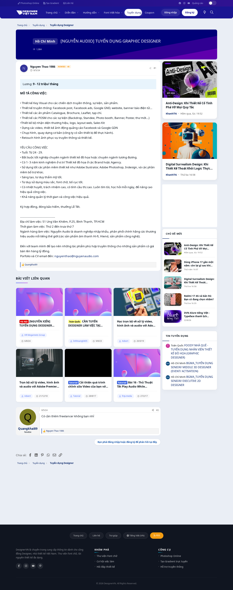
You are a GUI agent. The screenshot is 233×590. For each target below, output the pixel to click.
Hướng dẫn (90, 12)
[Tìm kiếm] (211, 12)
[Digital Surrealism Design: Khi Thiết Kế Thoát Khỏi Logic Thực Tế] (189, 141)
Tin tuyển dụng (177, 335)
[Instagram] (26, 566)
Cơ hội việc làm (105, 561)
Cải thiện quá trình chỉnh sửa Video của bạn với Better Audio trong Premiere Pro (87, 385)
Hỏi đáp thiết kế (106, 566)
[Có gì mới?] (204, 12)
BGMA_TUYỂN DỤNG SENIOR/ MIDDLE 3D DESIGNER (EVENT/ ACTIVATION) (192, 367)
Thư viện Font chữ (107, 556)
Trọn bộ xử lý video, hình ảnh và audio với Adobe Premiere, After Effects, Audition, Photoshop (39, 385)
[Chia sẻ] (150, 68)
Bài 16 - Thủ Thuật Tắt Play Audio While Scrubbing (135, 385)
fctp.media (127, 396)
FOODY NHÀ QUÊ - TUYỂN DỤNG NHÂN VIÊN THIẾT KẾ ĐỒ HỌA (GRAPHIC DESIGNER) (191, 351)
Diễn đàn (70, 12)
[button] (60, 12)
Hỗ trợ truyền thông (172, 566)
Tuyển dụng (134, 12)
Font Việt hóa (112, 12)
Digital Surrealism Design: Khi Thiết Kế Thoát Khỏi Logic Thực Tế (188, 166)
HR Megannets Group (34, 335)
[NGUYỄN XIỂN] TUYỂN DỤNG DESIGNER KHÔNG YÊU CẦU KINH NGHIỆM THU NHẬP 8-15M (36, 324)
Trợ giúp (113, 535)
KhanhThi (171, 113)
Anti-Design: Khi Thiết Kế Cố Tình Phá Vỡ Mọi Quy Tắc (189, 105)
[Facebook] (19, 566)
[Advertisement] (189, 205)
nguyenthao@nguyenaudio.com (76, 256)
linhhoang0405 (80, 341)
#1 (155, 68)
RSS (158, 535)
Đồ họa (171, 93)
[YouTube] (33, 566)
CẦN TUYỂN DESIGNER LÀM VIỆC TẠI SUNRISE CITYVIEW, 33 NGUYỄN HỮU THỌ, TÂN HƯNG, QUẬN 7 (84, 324)
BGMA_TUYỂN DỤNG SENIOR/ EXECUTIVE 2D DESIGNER (192, 381)
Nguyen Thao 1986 (42, 67)
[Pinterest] (40, 566)
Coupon (149, 12)
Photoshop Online (29, 3)
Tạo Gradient (52, 3)
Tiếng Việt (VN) (136, 535)
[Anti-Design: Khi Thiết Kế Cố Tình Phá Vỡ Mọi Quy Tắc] (189, 79)
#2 (157, 410)
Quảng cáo (197, 3)
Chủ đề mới (174, 233)
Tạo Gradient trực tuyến (174, 561)
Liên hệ (69, 3)
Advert (125, 341)
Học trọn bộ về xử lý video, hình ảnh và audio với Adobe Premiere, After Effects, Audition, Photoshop (136, 324)
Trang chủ (51, 12)
